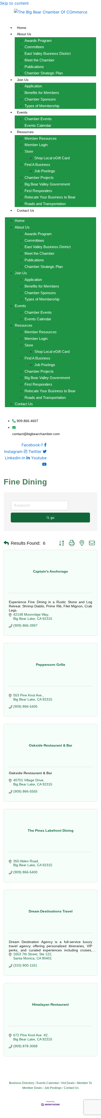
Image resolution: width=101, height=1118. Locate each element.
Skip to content (14, 3)
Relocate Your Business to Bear (50, 197)
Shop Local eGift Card (52, 158)
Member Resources (41, 138)
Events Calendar (38, 125)
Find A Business (37, 164)
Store (29, 151)
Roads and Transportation (45, 204)
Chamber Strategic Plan (44, 73)
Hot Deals (68, 1083)
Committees (34, 47)
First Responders (38, 191)
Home (21, 28)
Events (22, 112)
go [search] (52, 517)
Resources (25, 132)
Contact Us (25, 210)
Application (33, 86)
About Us (24, 34)
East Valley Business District (48, 53)
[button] (6, 543)
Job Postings (44, 171)
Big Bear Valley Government (47, 184)
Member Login (36, 145)
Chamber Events (38, 119)
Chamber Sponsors (40, 99)
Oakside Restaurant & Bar (30, 773)
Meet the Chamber (39, 60)
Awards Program (38, 40)
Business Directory (21, 1083)
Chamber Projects (39, 177)
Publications (34, 67)
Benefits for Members (42, 93)
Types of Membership (42, 106)
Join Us (22, 80)
